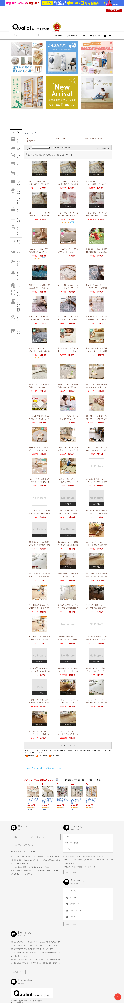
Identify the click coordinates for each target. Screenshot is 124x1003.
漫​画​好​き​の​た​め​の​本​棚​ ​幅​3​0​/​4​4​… (62, 801)
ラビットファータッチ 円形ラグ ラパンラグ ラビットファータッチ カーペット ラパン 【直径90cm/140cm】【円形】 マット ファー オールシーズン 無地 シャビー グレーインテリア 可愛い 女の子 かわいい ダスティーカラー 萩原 (68, 214)
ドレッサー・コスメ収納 (18, 197)
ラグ (18, 286)
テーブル (18, 165)
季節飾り (18, 332)
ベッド (18, 141)
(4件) (72, 222)
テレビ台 (18, 219)
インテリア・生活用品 (18, 306)
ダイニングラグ (61, 138)
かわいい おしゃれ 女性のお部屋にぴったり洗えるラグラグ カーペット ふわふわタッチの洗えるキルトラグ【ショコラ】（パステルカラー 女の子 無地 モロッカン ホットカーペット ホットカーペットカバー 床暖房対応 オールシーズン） (39, 386)
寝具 (18, 149)
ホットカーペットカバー (94, 138)
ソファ (18, 156)
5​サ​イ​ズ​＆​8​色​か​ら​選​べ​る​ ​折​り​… (32, 801)
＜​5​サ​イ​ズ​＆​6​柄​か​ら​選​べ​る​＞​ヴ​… (47, 801)
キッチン (18, 210)
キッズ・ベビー (18, 321)
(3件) (43, 258)
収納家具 (18, 183)
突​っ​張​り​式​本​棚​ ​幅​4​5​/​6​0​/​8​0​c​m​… (91, 801)
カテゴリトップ (29, 133)
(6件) (43, 357)
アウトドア (18, 263)
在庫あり (58, 148)
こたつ (18, 174)
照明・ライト (18, 276)
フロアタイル (31, 141)
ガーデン (18, 253)
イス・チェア (18, 230)
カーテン (18, 294)
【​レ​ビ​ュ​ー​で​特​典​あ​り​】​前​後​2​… (76, 801)
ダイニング (18, 243)
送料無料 (68, 148)
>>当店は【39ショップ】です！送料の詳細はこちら (43, 768)
